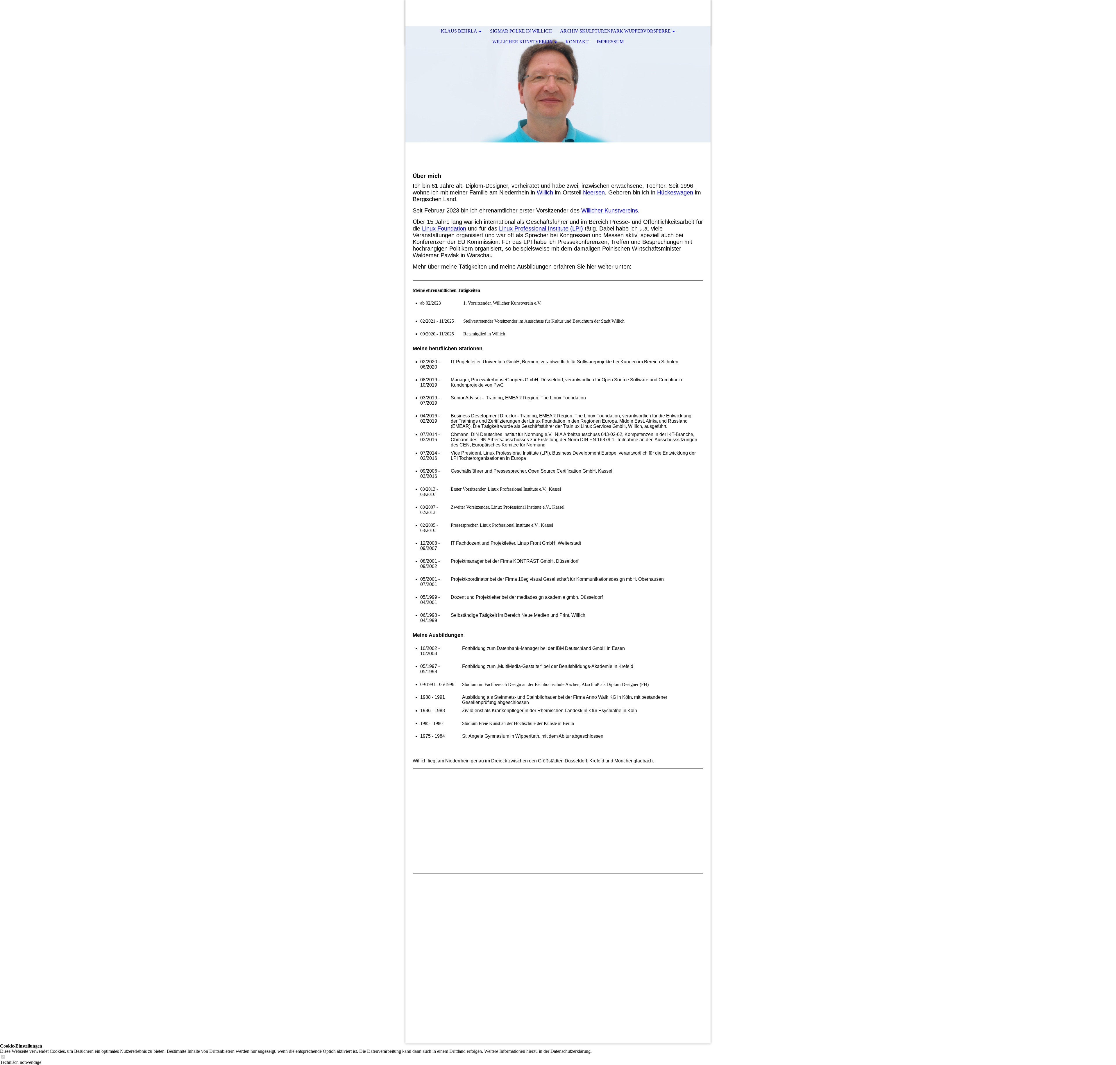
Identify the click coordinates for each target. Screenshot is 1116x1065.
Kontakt (577, 41)
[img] (558, 84)
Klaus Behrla (459, 30)
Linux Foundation (444, 228)
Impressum (610, 41)
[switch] (3, 1057)
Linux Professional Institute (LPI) (541, 228)
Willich (545, 192)
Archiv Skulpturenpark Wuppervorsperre (615, 30)
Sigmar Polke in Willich (521, 30)
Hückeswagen (675, 192)
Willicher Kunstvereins (609, 210)
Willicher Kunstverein (522, 41)
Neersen (594, 192)
